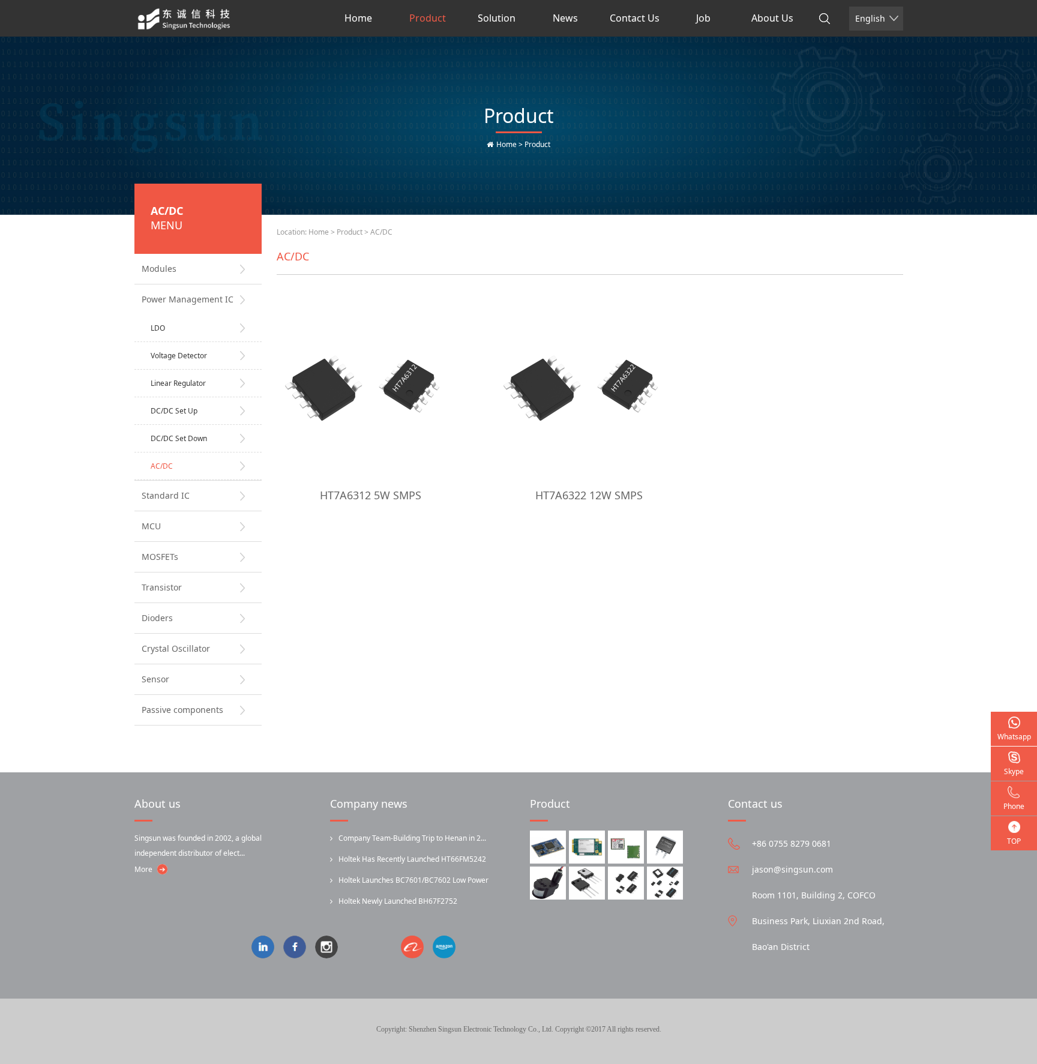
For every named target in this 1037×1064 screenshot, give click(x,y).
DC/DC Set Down (179, 438)
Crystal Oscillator (176, 648)
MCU (151, 526)
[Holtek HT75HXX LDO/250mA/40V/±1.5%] (665, 883)
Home (358, 18)
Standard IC (166, 495)
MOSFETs (160, 556)
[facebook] (299, 948)
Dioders (157, 618)
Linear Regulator (178, 383)
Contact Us (635, 18)
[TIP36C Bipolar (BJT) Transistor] (587, 883)
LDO (158, 328)
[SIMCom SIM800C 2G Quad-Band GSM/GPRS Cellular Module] (626, 847)
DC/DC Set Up (174, 411)
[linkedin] (267, 948)
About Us (772, 18)
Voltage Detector (179, 355)
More (143, 869)
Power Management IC (187, 299)
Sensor (155, 679)
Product (427, 18)
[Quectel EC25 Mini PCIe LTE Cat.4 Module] (587, 847)
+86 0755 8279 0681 (791, 843)
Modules (159, 268)
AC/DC (162, 466)
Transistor (162, 587)
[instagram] (331, 948)
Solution (496, 18)
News (565, 18)
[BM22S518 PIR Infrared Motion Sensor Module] (548, 883)
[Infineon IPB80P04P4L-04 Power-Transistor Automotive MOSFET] (665, 847)
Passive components (182, 709)
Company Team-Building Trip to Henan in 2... (412, 838)
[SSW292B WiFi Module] (548, 847)
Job (703, 18)
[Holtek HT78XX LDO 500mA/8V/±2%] (626, 883)
